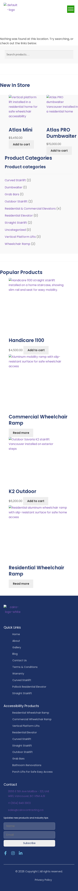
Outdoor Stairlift (16, 201)
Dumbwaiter (13, 187)
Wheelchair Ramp (17, 244)
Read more (21, 433)
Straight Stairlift (16, 223)
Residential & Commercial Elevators (30, 208)
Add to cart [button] (21, 144)
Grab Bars (12, 194)
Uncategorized (15, 230)
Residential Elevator (19, 215)
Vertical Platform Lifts (20, 237)
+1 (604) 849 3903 (19, 803)
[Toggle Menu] (71, 9)
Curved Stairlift (15, 180)
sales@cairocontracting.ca (25, 810)
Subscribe (29, 843)
